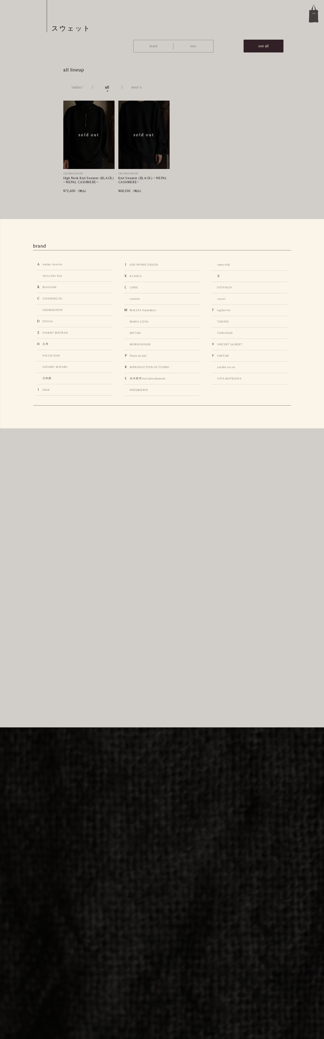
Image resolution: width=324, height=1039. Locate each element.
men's (136, 87)
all (107, 87)
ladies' (78, 87)
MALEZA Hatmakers (143, 310)
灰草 (45, 344)
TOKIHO (223, 321)
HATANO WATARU (55, 367)
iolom (46, 389)
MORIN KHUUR (140, 344)
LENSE (134, 287)
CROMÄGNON (52, 310)
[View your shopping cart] (313, 13)
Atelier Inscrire (52, 264)
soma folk (223, 264)
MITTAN (135, 333)
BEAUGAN (49, 287)
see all (263, 46)
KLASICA (136, 276)
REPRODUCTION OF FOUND (149, 367)
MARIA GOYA (139, 321)
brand (153, 46)
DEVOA (47, 321)
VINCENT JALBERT (229, 344)
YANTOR (223, 355)
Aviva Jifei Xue (52, 275)
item (193, 46)
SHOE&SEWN (139, 390)
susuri (221, 298)
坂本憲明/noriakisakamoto (148, 378)
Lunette (135, 298)
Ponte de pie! (138, 355)
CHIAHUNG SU (52, 298)
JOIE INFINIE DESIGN (144, 264)
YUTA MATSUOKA (229, 378)
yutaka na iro (226, 367)
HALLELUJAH (51, 355)
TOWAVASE (225, 333)
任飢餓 (46, 378)
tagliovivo (224, 310)
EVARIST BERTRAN (55, 332)
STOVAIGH (224, 287)
